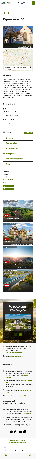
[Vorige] (15, 334)
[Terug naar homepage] (6, 3)
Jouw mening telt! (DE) (19, 396)
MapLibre (7, 67)
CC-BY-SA (30, 47)
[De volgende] (20, 334)
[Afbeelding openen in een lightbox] (18, 37)
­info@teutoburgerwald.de (14, 352)
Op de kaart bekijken (28, 132)
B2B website (27, 413)
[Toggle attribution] (31, 67)
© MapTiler (14, 67)
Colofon (22, 440)
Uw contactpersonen (16, 356)
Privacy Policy (14, 440)
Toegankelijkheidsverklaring (17, 442)
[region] (18, 60)
